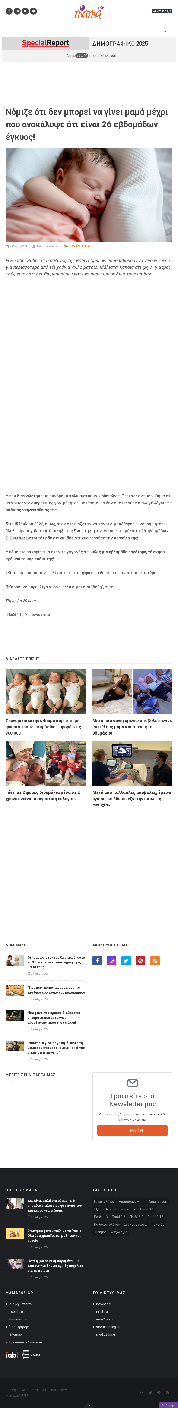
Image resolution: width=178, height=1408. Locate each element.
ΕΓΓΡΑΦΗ (132, 1130)
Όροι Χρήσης (19, 1327)
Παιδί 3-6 (119, 1217)
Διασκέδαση (158, 1201)
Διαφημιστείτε (20, 1304)
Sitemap (15, 1334)
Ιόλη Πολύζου (47, 246)
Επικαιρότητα (125, 1209)
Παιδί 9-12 (155, 1217)
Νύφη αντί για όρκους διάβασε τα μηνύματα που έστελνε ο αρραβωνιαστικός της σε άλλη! (54, 1017)
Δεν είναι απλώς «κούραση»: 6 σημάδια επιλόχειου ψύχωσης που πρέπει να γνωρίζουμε (55, 1205)
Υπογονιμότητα (37, 614)
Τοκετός (158, 1224)
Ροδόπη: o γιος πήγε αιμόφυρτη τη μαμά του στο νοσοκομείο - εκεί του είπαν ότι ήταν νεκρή (56, 1047)
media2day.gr (106, 1334)
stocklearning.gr (108, 1327)
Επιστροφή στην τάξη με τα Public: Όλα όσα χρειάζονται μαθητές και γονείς (55, 1235)
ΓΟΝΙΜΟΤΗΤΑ (79, 246)
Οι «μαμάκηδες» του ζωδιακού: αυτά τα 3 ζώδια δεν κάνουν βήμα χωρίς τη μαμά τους (57, 962)
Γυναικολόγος (104, 1201)
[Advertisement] (89, 863)
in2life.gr (102, 1311)
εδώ (80, 55)
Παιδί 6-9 (136, 1217)
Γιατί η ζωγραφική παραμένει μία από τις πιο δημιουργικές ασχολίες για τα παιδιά (55, 1265)
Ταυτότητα (17, 1311)
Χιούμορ (100, 1232)
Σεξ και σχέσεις (136, 1224)
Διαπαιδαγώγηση (132, 1201)
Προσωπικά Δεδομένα (25, 1342)
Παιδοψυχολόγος (107, 1224)
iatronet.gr (103, 1304)
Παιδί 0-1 (14, 614)
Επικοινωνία (18, 1319)
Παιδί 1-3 (101, 1217)
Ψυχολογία (119, 1232)
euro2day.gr (105, 1319)
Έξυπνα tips (102, 1209)
